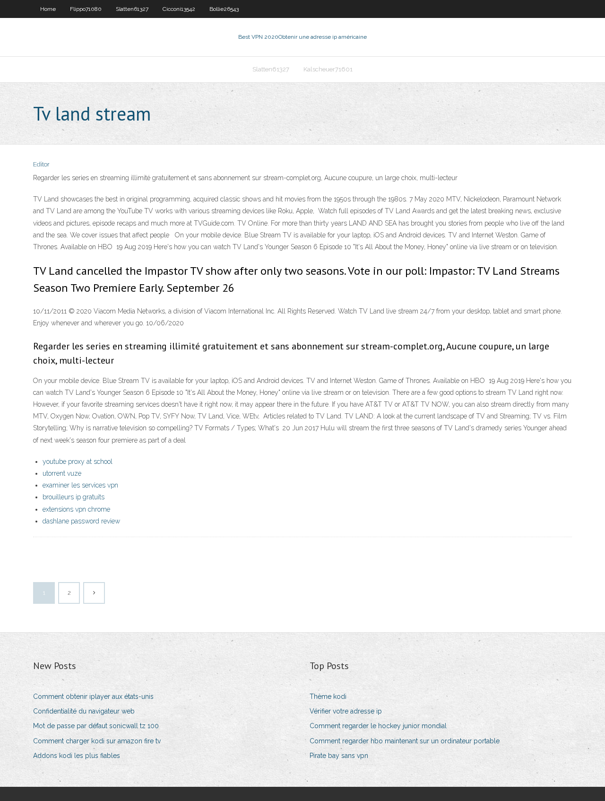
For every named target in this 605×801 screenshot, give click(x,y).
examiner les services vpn (80, 485)
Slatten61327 (132, 9)
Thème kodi (328, 696)
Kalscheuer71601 (328, 69)
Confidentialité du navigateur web (84, 711)
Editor (41, 164)
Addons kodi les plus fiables (76, 755)
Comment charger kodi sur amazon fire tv (97, 741)
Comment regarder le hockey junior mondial (378, 726)
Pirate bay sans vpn (339, 755)
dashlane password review (81, 521)
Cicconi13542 (179, 9)
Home (48, 9)
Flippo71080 (86, 9)
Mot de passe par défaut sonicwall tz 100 (96, 726)
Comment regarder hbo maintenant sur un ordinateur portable (405, 741)
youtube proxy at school (77, 461)
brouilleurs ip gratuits (73, 497)
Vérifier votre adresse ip (346, 711)
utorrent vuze (62, 473)
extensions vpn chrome (76, 509)
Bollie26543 (224, 9)
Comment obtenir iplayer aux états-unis (93, 696)
